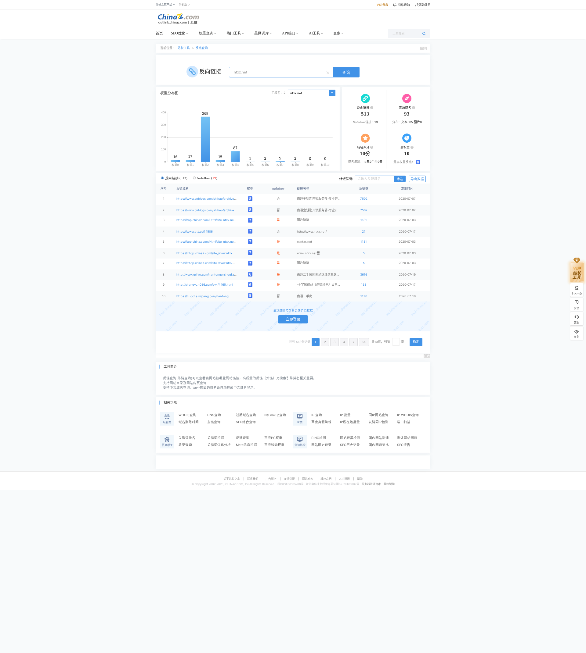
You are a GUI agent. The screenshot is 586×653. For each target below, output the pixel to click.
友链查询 (214, 422)
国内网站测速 (379, 438)
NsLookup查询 (275, 415)
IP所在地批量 (350, 422)
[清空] (328, 72)
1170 (363, 296)
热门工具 (233, 33)
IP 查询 (316, 415)
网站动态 (307, 478)
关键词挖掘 (215, 438)
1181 (363, 220)
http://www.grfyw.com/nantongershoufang (207, 274)
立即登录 (293, 319)
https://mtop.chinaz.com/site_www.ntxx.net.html (210, 253)
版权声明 (325, 478)
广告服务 (271, 478)
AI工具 (314, 33)
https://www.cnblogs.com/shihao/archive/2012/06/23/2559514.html (224, 198)
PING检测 (318, 438)
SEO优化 (178, 33)
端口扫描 (404, 422)
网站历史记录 (321, 445)
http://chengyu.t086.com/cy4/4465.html (204, 284)
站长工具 (184, 48)
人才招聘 (344, 478)
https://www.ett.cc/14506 (194, 231)
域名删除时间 (189, 422)
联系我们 (252, 478)
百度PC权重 (273, 438)
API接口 (288, 33)
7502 (363, 198)
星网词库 (261, 33)
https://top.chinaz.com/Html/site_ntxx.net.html (209, 220)
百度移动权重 (274, 445)
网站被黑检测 (350, 438)
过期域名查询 (246, 415)
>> (364, 342)
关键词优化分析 (219, 445)
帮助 (360, 478)
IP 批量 (345, 415)
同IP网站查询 (379, 415)
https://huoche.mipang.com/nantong (202, 296)
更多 (337, 33)
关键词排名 (187, 438)
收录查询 (185, 445)
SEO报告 (403, 445)
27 (364, 231)
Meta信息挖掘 (246, 445)
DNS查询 (214, 415)
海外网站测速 (407, 438)
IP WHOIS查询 (408, 415)
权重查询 (206, 33)
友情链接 (289, 478)
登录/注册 (424, 4)
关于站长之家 (231, 478)
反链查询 (202, 48)
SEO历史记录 (350, 445)
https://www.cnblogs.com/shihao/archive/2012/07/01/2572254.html (224, 210)
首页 (159, 33)
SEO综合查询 (246, 422)
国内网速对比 (379, 445)
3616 (363, 274)
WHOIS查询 (187, 415)
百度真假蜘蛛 (321, 422)
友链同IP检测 (379, 422)
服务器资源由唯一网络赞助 (378, 484)
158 (363, 284)
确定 (416, 342)
